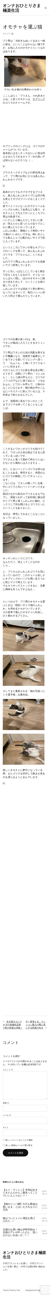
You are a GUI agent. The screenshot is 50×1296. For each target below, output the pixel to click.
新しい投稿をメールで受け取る (18, 1145)
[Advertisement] (25, 124)
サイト (6, 1127)
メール (7, 1115)
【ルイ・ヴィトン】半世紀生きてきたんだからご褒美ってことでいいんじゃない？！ (20, 1192)
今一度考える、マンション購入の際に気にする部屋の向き (35, 1024)
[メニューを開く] (45, 8)
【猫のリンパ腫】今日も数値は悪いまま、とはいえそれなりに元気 (20, 1206)
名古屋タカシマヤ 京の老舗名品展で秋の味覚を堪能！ (13, 1024)
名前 (6, 1103)
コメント (8, 1069)
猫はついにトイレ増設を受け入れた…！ (19, 1219)
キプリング (39, 99)
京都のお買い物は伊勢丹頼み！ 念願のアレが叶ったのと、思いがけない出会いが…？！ (20, 1232)
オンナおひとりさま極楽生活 (22, 8)
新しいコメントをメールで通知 (18, 1140)
